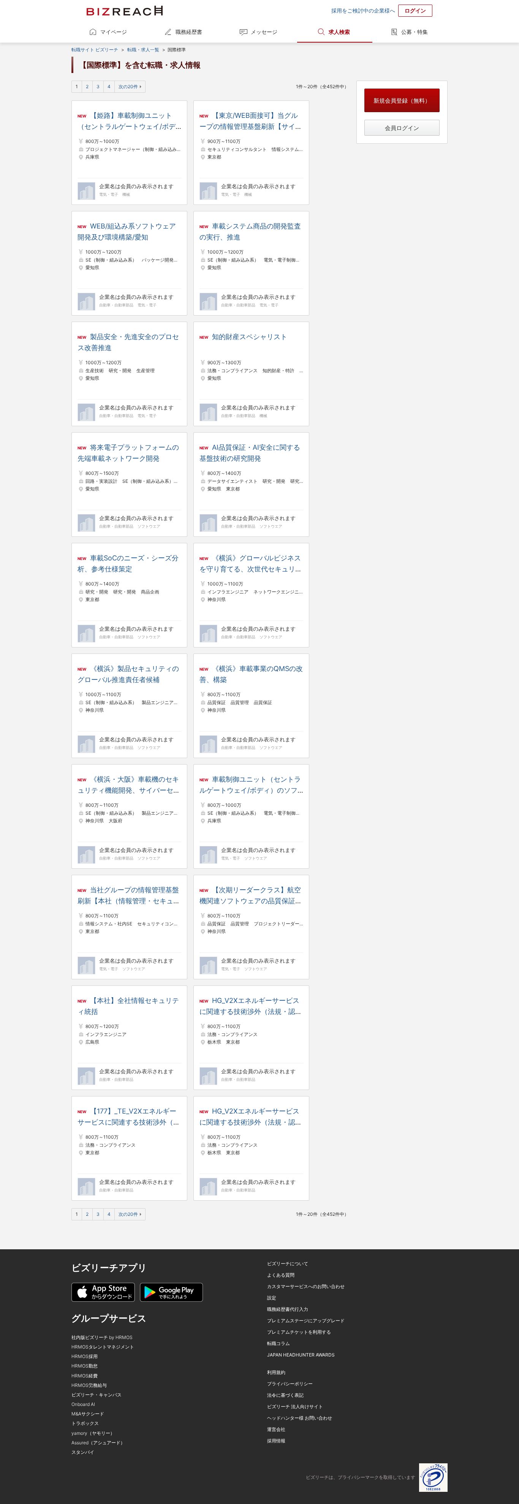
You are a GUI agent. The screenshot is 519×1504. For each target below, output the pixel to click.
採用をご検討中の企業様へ (363, 10)
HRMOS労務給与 (89, 1385)
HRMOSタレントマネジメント (102, 1347)
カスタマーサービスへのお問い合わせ (306, 1286)
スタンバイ (82, 1452)
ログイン (415, 10)
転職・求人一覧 (143, 49)
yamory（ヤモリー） (93, 1433)
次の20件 (128, 86)
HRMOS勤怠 (84, 1366)
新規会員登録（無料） (401, 100)
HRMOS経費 (84, 1376)
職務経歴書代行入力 (287, 1309)
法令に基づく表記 (285, 1395)
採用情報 (276, 1441)
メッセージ (264, 32)
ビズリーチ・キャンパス (96, 1395)
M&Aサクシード (87, 1414)
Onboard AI (83, 1404)
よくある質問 (280, 1275)
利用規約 (276, 1372)
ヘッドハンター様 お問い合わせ (299, 1418)
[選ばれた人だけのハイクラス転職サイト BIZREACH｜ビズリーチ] (125, 10)
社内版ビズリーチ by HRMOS (102, 1337)
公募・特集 (414, 32)
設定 (271, 1298)
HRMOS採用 (84, 1356)
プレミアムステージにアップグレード (306, 1320)
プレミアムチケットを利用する (299, 1332)
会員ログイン (402, 128)
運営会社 (276, 1429)
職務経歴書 (189, 32)
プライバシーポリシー (290, 1384)
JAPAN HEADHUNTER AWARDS (301, 1355)
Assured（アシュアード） (98, 1442)
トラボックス (85, 1423)
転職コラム (278, 1343)
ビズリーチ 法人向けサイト (295, 1406)
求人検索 (339, 32)
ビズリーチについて (287, 1263)
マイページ (113, 32)
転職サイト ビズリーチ (94, 49)
